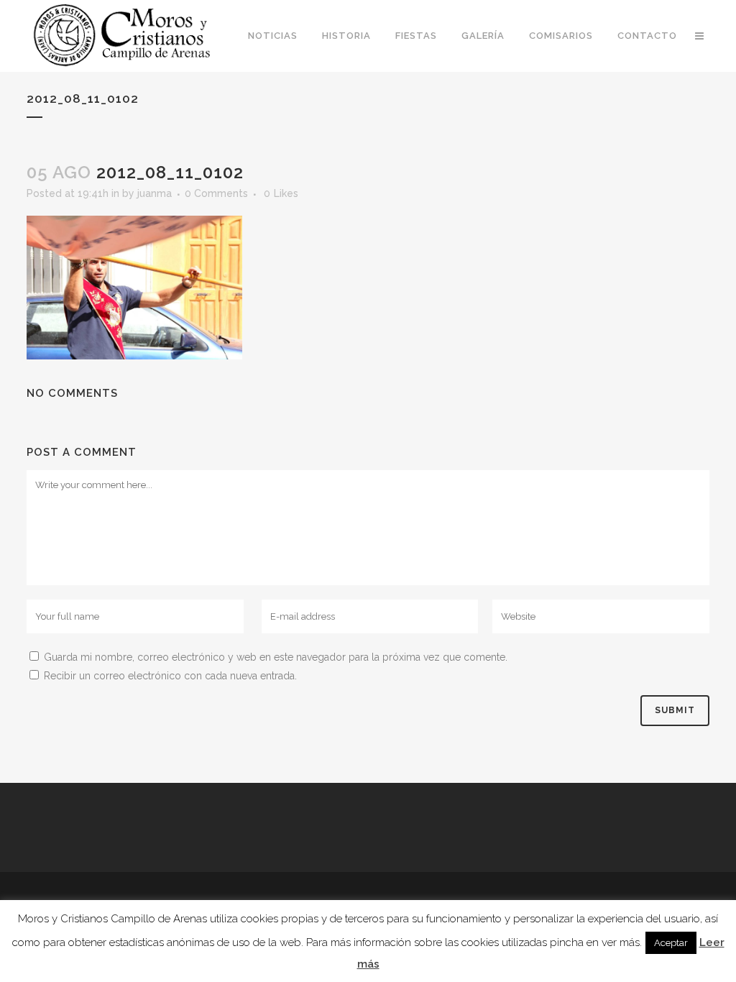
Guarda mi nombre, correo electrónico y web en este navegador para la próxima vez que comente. (275, 657)
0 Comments (216, 193)
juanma (154, 193)
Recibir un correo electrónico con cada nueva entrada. (170, 676)
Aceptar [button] (671, 942)
